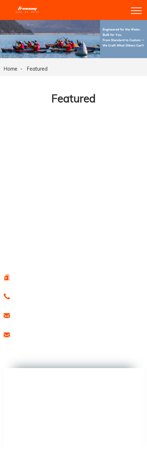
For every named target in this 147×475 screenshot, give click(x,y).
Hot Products (16, 247)
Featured (37, 69)
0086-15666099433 (41, 296)
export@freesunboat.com (48, 315)
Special (60, 247)
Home (10, 69)
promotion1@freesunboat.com (53, 334)
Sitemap (41, 247)
